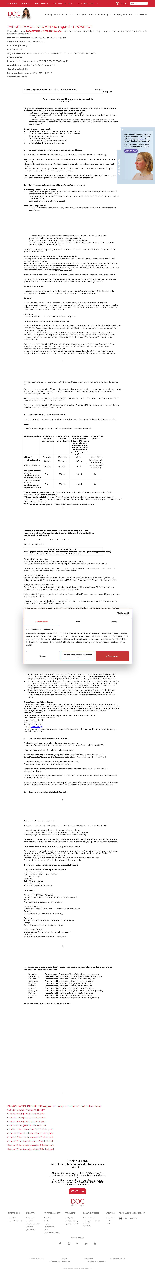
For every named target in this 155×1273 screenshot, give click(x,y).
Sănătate (67, 15)
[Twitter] (77, 1244)
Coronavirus (30, 1218)
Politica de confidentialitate (60, 1261)
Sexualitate (87, 1226)
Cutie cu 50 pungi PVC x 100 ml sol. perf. (26, 1125)
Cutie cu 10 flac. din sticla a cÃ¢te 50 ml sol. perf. (30, 1137)
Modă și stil (69, 1218)
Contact (64, 1259)
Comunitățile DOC (62, 3)
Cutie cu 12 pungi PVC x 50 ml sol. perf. (26, 1114)
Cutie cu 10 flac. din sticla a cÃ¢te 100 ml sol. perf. (30, 1145)
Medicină (29, 1221)
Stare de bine (110, 1218)
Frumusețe (104, 15)
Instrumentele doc (87, 3)
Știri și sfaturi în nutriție (51, 1232)
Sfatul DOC (29, 1227)
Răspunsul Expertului (15, 1221)
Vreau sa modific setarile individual (77, 654)
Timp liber (109, 1221)
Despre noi (89, 1259)
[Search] (146, 3)
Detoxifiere (47, 1218)
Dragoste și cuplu (89, 1218)
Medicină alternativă (33, 1224)
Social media (77, 1238)
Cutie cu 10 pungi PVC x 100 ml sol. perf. (26, 1117)
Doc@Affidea (12, 1218)
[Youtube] (95, 1244)
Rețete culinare (49, 1227)
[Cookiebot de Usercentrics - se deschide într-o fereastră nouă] (118, 614)
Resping (42, 656)
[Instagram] (68, 1244)
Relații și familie (122, 15)
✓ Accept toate (112, 656)
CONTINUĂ (77, 1191)
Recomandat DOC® (117, 1259)
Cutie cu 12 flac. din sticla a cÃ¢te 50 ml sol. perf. (30, 1141)
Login (123, 3)
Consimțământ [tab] (41, 622)
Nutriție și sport (85, 15)
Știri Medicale (30, 1230)
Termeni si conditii (36, 1259)
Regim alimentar (49, 1224)
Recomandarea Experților (132, 1213)
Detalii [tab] (77, 622)
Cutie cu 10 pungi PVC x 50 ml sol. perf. (26, 1110)
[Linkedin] (86, 1244)
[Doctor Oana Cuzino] (19, 14)
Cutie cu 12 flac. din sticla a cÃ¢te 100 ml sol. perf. (30, 1149)
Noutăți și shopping (71, 1221)
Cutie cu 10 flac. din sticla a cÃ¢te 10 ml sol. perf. (30, 1129)
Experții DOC (51, 15)
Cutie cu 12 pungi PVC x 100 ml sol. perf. (26, 1121)
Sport (46, 1230)
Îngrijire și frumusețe (72, 1224)
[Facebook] (60, 1244)
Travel (108, 1224)
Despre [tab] (114, 622)
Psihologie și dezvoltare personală (91, 1222)
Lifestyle (140, 15)
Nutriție (46, 1221)
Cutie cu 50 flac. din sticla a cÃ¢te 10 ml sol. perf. (30, 1133)
